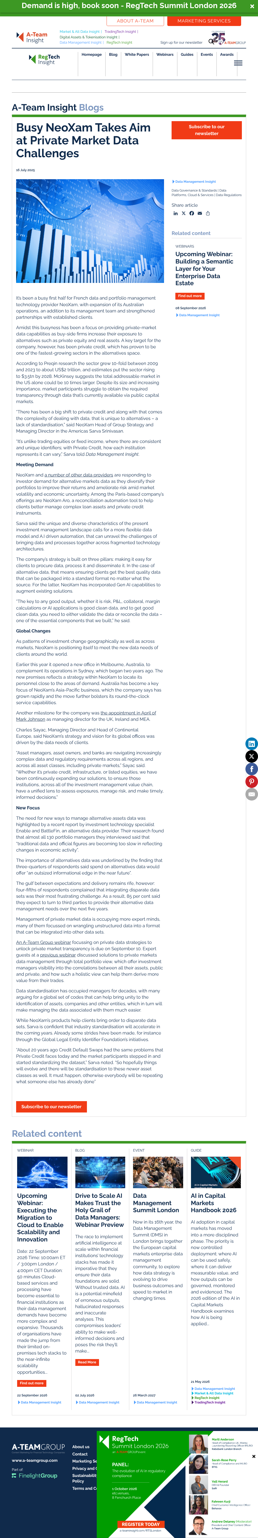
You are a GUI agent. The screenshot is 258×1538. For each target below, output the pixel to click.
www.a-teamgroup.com (34, 1460)
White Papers (137, 54)
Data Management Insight (81, 43)
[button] (129, 6)
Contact (80, 1454)
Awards (227, 54)
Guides (187, 54)
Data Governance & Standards (194, 191)
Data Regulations (229, 195)
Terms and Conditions (93, 1488)
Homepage (92, 54)
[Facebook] (251, 769)
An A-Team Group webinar (43, 942)
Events (207, 54)
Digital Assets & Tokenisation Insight (88, 37)
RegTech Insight (119, 43)
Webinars (165, 54)
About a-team (135, 21)
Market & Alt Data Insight (80, 32)
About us (80, 1446)
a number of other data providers (79, 475)
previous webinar (58, 955)
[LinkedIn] (251, 743)
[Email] (251, 794)
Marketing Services (204, 21)
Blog (113, 54)
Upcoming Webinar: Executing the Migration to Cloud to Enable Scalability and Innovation (40, 1217)
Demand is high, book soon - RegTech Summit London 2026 (129, 6)
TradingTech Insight (120, 32)
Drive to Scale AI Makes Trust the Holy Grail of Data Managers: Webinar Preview (99, 1210)
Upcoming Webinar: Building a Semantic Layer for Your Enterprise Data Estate (204, 268)
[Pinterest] (251, 781)
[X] (251, 756)
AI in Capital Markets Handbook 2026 (214, 1203)
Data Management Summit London (156, 1203)
